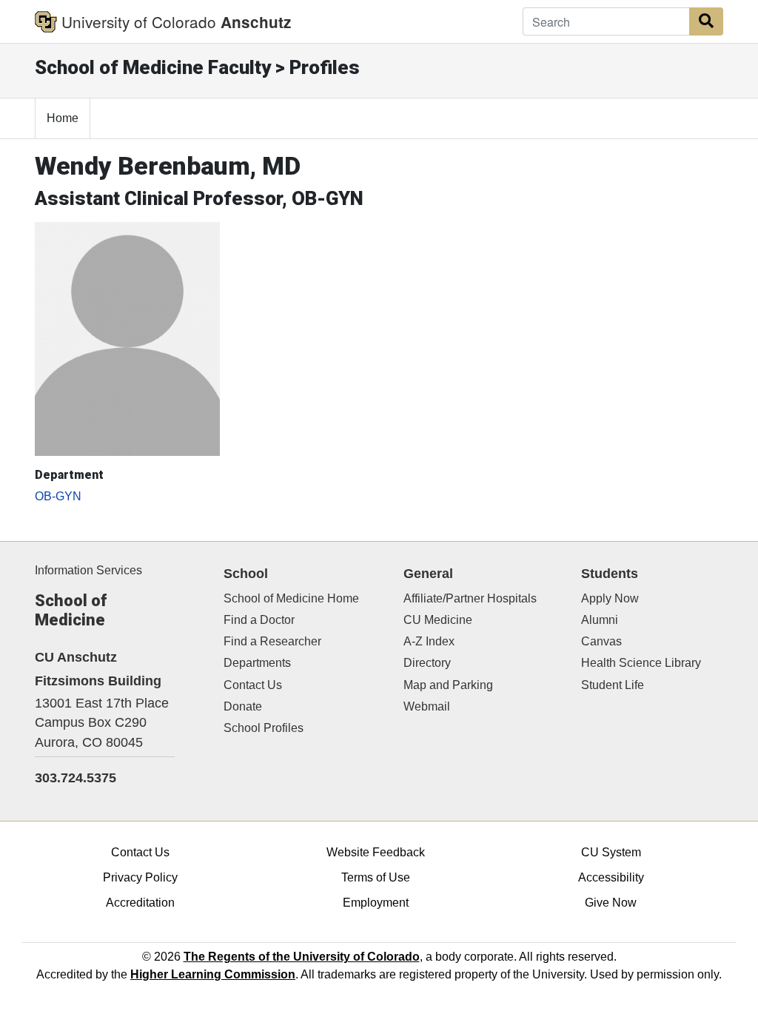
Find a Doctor (259, 620)
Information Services (88, 570)
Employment (376, 902)
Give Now (611, 902)
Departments (257, 662)
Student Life (612, 685)
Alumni (599, 620)
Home (62, 118)
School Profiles (263, 728)
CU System (611, 852)
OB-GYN (58, 496)
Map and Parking (448, 685)
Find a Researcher (272, 641)
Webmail (426, 706)
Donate (243, 706)
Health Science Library (641, 662)
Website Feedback (375, 852)
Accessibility (611, 877)
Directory (427, 662)
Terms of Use (375, 877)
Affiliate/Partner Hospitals (470, 598)
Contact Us (253, 685)
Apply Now (610, 598)
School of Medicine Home (291, 598)
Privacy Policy (140, 877)
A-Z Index (429, 641)
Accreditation (140, 902)
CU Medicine (437, 620)
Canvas (601, 641)
